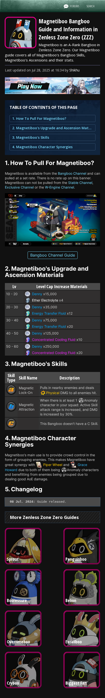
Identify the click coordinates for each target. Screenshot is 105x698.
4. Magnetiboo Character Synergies (42, 147)
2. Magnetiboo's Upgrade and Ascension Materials (52, 128)
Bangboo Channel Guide (52, 255)
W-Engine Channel (59, 187)
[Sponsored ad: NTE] (52, 92)
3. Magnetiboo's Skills (30, 137)
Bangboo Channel (72, 173)
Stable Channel (80, 183)
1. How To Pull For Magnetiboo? (39, 118)
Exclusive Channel (19, 187)
